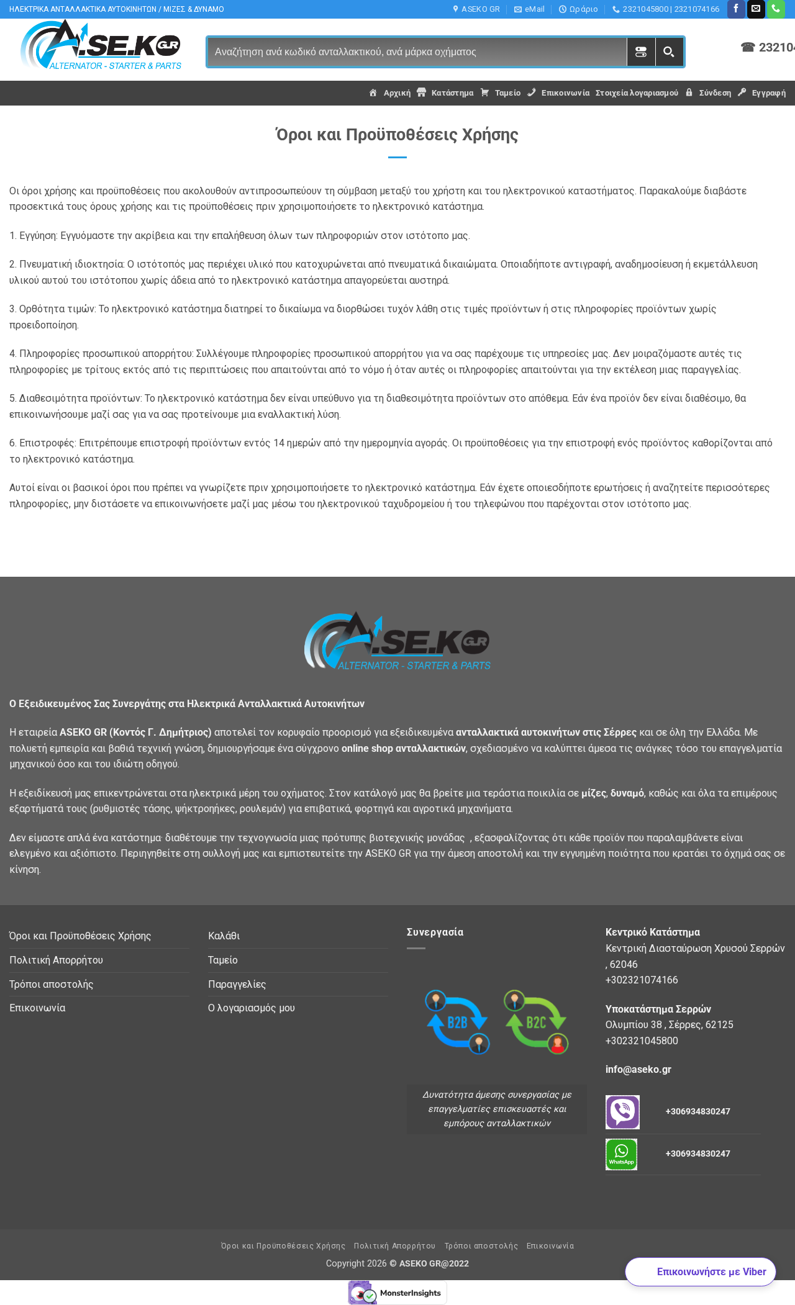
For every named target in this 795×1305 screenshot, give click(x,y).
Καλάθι (224, 936)
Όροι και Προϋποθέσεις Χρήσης (80, 936)
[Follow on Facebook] (736, 9)
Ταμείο (223, 960)
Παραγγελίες (237, 984)
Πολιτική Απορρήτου (56, 960)
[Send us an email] (756, 9)
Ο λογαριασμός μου (251, 1008)
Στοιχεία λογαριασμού (637, 92)
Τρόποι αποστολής (51, 984)
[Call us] (776, 9)
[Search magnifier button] (669, 52)
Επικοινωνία (37, 1008)
